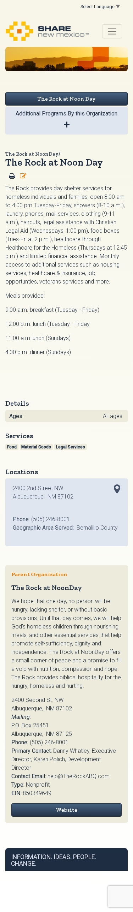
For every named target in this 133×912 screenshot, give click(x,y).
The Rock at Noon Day (66, 98)
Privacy (61, 873)
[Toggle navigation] (112, 31)
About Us (79, 873)
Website (66, 809)
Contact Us (109, 873)
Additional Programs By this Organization (66, 120)
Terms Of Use (39, 873)
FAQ (93, 873)
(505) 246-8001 (49, 742)
